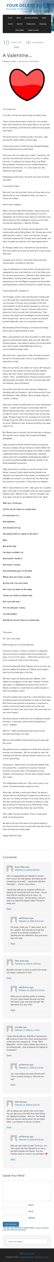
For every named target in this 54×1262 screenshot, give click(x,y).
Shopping (42, 24)
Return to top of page (27, 1253)
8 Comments (37, 42)
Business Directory (31, 18)
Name (30, 1205)
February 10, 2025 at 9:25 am (27, 869)
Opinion (20, 24)
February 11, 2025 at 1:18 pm (27, 1030)
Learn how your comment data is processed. (26, 1228)
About (18, 18)
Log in (46, 1257)
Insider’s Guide (33, 30)
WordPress (39, 1257)
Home (10, 18)
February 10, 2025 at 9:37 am (31, 920)
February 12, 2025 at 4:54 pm (27, 1104)
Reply (9, 908)
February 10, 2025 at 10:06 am (28, 963)
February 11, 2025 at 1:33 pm (31, 1067)
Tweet (16, 47)
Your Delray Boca (27, 5)
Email (30, 1211)
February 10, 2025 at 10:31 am (32, 990)
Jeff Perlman (23, 61)
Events (10, 24)
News (44, 18)
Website (31, 1217)
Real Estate (19, 30)
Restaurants (31, 24)
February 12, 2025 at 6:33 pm (31, 1139)
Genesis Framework (26, 1257)
